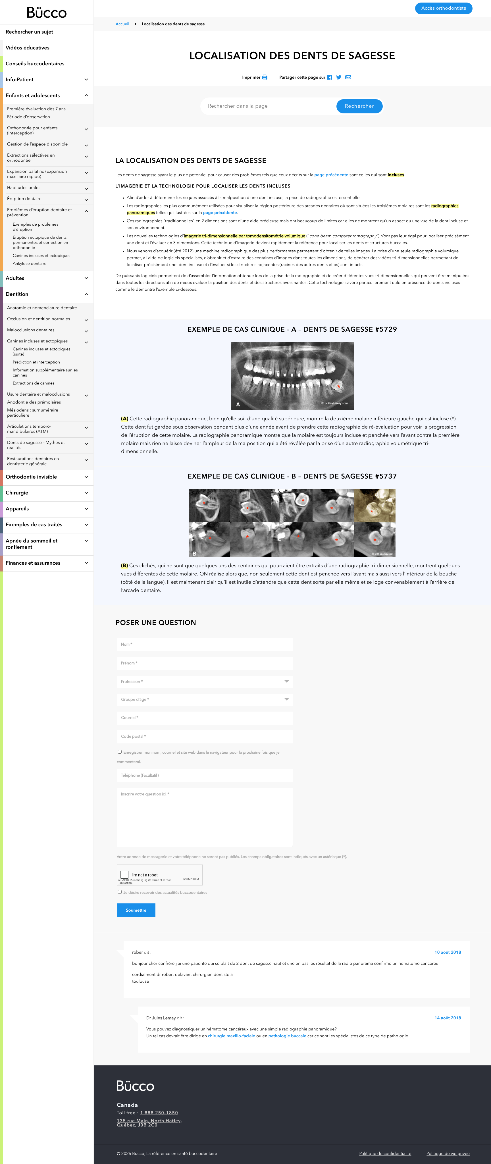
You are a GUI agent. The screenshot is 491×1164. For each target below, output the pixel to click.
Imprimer (251, 78)
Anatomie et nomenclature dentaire (42, 308)
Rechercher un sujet (29, 32)
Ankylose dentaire (29, 264)
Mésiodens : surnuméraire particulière (32, 413)
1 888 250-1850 (159, 1113)
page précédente (331, 175)
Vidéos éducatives (27, 48)
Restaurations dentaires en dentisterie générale (33, 461)
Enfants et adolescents (33, 96)
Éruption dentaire (24, 199)
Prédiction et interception (36, 362)
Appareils (17, 509)
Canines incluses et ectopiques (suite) (41, 352)
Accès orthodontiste (443, 8)
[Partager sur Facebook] (329, 77)
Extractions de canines (34, 383)
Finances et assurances (33, 563)
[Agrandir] (292, 376)
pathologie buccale (287, 1036)
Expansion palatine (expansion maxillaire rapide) (37, 174)
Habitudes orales (23, 188)
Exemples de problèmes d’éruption (35, 227)
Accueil (122, 24)
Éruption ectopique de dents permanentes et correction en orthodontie (40, 243)
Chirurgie (17, 493)
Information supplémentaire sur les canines (45, 373)
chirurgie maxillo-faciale (231, 1036)
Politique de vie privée (448, 1154)
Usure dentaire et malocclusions (38, 394)
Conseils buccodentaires (35, 64)
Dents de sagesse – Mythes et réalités (36, 445)
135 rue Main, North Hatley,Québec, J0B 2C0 (149, 1123)
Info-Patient (20, 80)
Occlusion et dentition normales (38, 319)
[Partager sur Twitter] (339, 77)
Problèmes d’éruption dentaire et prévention (39, 212)
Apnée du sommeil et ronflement (31, 544)
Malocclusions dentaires (30, 330)
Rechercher (359, 106)
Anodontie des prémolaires (34, 402)
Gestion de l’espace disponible (37, 144)
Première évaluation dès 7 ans (36, 109)
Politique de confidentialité (385, 1154)
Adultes (15, 278)
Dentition (17, 294)
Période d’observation (28, 117)
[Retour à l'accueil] (46, 21)
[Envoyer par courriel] (348, 77)
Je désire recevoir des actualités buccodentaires (165, 893)
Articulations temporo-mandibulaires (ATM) (29, 429)
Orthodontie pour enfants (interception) (32, 131)
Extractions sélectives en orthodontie (31, 158)
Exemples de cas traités (34, 525)
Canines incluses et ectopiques (41, 256)
